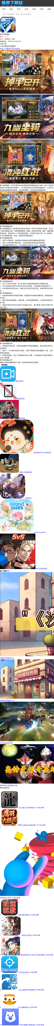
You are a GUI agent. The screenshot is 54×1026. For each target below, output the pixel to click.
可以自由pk (16, 48)
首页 (4, 9)
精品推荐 (10, 14)
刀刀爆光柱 (7, 48)
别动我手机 (21, 399)
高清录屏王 (20, 381)
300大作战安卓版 (41, 568)
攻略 (49, 9)
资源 (34, 9)
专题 (41, 9)
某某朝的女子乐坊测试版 (42, 453)
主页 (4, 14)
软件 (19, 9)
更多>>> (9, 571)
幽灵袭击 (22, 418)
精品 (11, 9)
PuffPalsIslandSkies (40, 532)
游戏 (26, 9)
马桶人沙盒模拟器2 (25, 472)
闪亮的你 (28, 498)
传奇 (17, 14)
